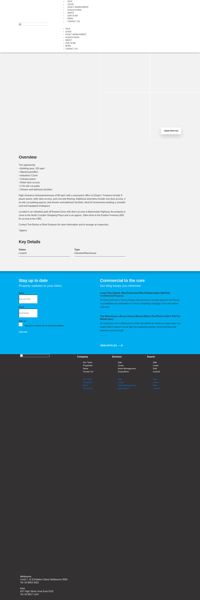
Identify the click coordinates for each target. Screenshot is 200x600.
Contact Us (73, 21)
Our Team (72, 16)
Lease (70, 4)
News (70, 18)
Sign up (22, 321)
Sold (155, 368)
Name (21, 293)
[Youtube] (141, 398)
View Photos (171, 131)
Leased (156, 371)
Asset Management (78, 7)
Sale (70, 1)
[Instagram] (132, 398)
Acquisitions (74, 10)
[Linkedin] (115, 398)
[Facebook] (124, 398)
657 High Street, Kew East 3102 (36, 591)
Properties (88, 365)
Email (21, 307)
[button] (120, 26)
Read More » (104, 312)
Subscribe (23, 332)
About (70, 13)
